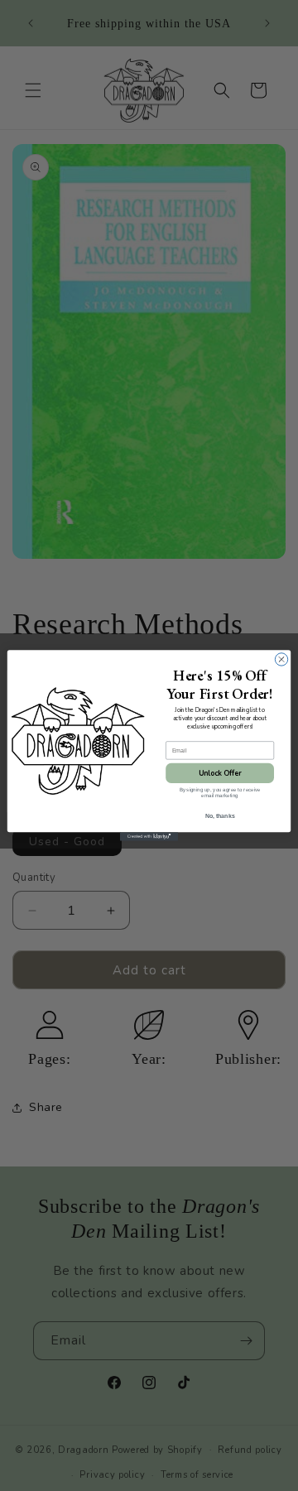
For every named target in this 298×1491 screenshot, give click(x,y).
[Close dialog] (281, 659)
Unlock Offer (220, 773)
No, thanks (220, 816)
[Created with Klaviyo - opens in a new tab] (149, 836)
